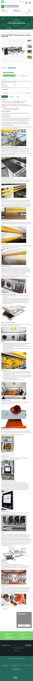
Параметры (11, 96)
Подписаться (28, 645)
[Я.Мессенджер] (8, 68)
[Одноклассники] (11, 68)
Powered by (15, 676)
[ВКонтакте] (9, 68)
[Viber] (14, 68)
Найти (20, 2)
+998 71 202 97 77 (17, 10)
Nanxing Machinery (12, 6)
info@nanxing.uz (29, 665)
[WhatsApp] (15, 68)
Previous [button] (31, 17)
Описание (4, 96)
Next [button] (31, 28)
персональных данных (20, 648)
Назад (5, 608)
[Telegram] (12, 68)
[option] (16, 23)
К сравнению (24, 40)
